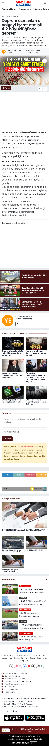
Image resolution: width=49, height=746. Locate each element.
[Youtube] (29, 666)
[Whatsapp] (42, 666)
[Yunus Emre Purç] (7, 320)
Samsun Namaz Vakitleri (15, 679)
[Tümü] (46, 580)
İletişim (16, 711)
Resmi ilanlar (9, 701)
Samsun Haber (9, 9)
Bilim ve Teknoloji (25, 701)
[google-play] (35, 718)
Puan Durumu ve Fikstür (14, 684)
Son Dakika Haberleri (13, 689)
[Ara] (45, 3)
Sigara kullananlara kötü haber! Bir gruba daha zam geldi (12, 353)
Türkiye (23, 598)
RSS (7, 730)
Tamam (33, 743)
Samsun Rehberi (39, 699)
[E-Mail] (17, 324)
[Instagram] (20, 666)
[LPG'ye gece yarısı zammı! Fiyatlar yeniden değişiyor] (36, 392)
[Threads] (38, 666)
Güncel (17, 16)
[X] (11, 666)
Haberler (6, 16)
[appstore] (14, 718)
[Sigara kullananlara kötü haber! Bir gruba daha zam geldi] (13, 343)
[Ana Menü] (3, 3)
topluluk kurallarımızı (25, 447)
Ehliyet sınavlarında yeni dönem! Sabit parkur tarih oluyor (31, 626)
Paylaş (7, 88)
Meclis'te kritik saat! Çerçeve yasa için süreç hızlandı (36, 353)
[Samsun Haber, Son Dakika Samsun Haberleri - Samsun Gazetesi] (23, 3)
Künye (6, 711)
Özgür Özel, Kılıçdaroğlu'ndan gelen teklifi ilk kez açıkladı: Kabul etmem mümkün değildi (36, 377)
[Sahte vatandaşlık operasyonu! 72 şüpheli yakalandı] (13, 365)
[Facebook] (7, 666)
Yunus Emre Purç (23, 319)
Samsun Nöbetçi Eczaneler (16, 673)
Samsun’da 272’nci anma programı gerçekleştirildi (31, 638)
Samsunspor (25, 9)
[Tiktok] (33, 666)
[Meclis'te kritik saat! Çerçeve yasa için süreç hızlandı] (36, 343)
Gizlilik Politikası (26, 704)
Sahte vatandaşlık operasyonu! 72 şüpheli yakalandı (12, 375)
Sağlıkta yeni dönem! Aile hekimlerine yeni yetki (32, 602)
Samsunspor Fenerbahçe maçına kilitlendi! (29, 615)
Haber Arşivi (10, 692)
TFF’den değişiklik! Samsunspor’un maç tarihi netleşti (31, 591)
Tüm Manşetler (11, 686)
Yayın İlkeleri (32, 707)
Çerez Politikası (10, 704)
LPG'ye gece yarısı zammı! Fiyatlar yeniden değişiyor (36, 402)
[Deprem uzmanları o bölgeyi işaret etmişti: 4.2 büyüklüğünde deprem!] (24, 70)
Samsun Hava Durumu (13, 676)
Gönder (7, 439)
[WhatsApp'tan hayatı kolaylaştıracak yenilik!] (13, 392)
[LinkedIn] (25, 666)
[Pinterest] (16, 666)
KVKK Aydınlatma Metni (14, 707)
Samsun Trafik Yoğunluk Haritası (18, 681)
